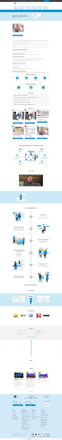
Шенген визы (14, 415)
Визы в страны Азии (15, 416)
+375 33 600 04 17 (39, 0)
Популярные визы (31, 5)
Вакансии (32, 412)
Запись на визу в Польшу (25, 429)
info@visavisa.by (19, 334)
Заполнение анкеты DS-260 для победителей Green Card (26, 428)
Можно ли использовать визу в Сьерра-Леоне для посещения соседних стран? (24, 104)
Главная (19, 3)
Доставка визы (43, 89)
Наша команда (33, 411)
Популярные (14, 411)
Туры (25, 3)
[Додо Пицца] (16, 315)
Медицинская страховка (19, 89)
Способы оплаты (43, 412)
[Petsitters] (46, 315)
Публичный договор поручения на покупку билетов (45, 420)
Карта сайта (42, 426)
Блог (45, 3)
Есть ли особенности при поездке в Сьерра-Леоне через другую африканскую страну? (26, 97)
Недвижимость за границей (34, 418)
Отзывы (32, 415)
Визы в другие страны (15, 419)
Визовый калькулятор (43, 411)
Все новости (31, 391)
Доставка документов (25, 423)
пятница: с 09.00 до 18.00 (31, 1)
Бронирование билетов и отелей (26, 419)
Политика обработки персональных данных (43, 422)
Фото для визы (31, 89)
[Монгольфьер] (31, 315)
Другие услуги (30, 3)
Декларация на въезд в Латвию (26, 414)
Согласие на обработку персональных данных (44, 424)
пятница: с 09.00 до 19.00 (31, 0)
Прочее (35, 3)
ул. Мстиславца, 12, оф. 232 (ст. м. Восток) (21, 1)
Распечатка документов (25, 421)
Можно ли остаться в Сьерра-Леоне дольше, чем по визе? (22, 99)
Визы (22, 3)
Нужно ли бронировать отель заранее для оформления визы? (22, 102)
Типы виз (14, 412)
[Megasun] (39, 315)
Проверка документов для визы (26, 416)
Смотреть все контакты (31, 337)
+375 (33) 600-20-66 (39, 1)
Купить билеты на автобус (25, 411)
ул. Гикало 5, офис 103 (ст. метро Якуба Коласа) (22, 0)
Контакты (48, 3)
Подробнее (14, 121)
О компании (40, 3)
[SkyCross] (23, 315)
